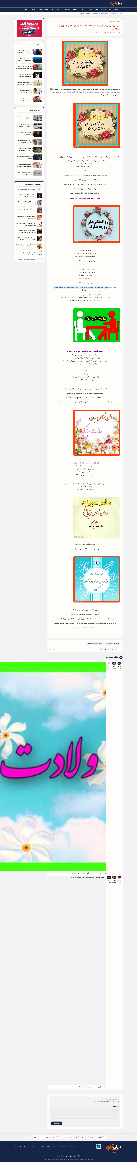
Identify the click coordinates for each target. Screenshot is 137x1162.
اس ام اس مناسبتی (112, 22)
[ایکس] (74, 1156)
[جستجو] (16, 10)
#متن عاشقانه (95, 13)
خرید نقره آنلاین (80, 1137)
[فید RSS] (58, 1156)
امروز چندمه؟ (33, 1146)
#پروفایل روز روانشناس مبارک (112, 643)
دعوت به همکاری (51, 1146)
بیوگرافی (58, 9)
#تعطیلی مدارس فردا (103, 13)
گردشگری (90, 9)
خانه (119, 22)
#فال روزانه (88, 13)
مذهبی (46, 9)
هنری (52, 9)
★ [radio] (56, 649)
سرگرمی (40, 9)
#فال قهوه (82, 13)
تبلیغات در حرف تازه (63, 1146)
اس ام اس (103, 9)
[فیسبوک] (62, 1156)
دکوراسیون (32, 9)
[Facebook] (108, 649)
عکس (96, 9)
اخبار (109, 9)
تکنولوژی (75, 9)
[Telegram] (105, 649)
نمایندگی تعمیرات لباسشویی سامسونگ (50, 1137)
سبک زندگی (82, 9)
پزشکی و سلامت (66, 9)
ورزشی (25, 9)
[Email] (101, 649)
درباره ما (73, 1146)
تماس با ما (42, 1146)
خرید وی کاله (91, 1137)
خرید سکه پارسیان (68, 1137)
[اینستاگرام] (66, 1156)
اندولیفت (35, 1137)
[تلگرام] (70, 1156)
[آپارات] (78, 1156)
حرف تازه (116, 9)
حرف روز (26, 1146)
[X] (112, 649)
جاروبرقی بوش (101, 1137)
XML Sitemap (17, 1146)
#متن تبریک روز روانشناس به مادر (95, 643)
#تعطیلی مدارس (112, 13)
